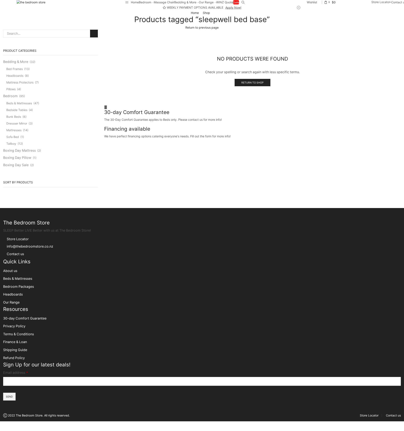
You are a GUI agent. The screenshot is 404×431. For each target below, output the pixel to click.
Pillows (11, 89)
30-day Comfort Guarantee (136, 112)
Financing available (127, 129)
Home (135, 2)
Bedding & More (185, 2)
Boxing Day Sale (16, 165)
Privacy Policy (14, 326)
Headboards (14, 75)
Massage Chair (164, 2)
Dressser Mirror (16, 123)
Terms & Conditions (18, 334)
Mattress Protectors (19, 82)
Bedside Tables (16, 110)
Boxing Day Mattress (19, 151)
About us (10, 271)
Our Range (206, 2)
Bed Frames (14, 69)
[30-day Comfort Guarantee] (105, 107)
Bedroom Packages (19, 287)
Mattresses (13, 130)
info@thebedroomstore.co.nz (30, 246)
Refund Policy (14, 358)
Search (94, 33)
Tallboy (11, 143)
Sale (236, 2)
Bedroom (145, 2)
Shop (206, 13)
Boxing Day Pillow (17, 158)
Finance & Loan (15, 342)
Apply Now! (233, 7)
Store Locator (380, 2)
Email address (15, 373)
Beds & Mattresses (19, 103)
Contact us (15, 254)
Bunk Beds (13, 116)
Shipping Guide (15, 350)
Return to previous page (202, 27)
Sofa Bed (12, 137)
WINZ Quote (224, 2)
